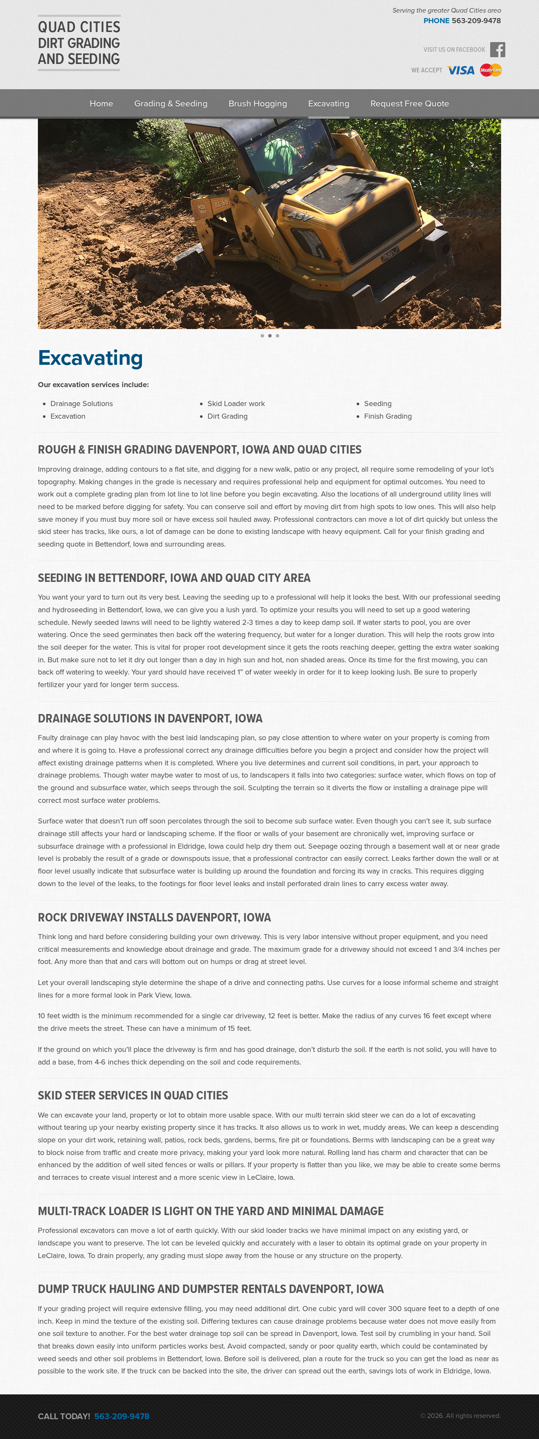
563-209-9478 (476, 20)
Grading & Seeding (171, 103)
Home (101, 103)
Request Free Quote (410, 103)
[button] (262, 335)
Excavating (329, 103)
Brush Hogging (258, 103)
